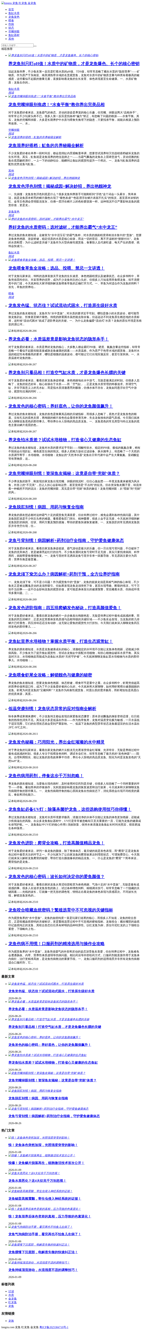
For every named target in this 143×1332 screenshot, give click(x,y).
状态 (11, 27)
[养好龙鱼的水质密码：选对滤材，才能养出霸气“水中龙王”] (46, 218)
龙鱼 (11, 1305)
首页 (11, 9)
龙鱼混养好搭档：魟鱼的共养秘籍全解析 (46, 145)
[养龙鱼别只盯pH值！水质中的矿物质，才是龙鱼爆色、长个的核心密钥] (53, 55)
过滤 (11, 1291)
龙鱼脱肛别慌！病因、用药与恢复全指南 (46, 507)
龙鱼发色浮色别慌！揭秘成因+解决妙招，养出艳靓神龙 (59, 186)
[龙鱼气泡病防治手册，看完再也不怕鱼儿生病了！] (40, 1226)
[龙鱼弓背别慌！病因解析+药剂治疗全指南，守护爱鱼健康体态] (48, 1108)
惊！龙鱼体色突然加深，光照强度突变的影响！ (43, 1145)
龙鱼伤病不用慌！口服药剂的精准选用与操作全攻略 (56, 943)
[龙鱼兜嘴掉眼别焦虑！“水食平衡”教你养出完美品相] (42, 96)
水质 (11, 1294)
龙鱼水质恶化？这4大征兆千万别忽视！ (37, 1181)
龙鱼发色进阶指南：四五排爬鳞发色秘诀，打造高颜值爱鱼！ (64, 607)
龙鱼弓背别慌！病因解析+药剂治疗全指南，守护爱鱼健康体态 (66, 540)
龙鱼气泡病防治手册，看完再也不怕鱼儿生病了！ (44, 1234)
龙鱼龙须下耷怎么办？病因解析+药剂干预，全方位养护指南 (64, 574)
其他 (11, 38)
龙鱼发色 (14, 16)
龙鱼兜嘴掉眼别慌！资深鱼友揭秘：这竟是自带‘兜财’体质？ (64, 473)
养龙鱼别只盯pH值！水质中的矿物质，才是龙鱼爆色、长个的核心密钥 (74, 63)
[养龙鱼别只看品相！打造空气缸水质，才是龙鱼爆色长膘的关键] (48, 1019)
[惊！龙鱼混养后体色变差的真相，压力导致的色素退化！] (44, 1208)
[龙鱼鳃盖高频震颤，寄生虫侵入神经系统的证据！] (40, 1191)
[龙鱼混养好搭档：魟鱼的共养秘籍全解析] (34, 137)
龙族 (11, 1320)
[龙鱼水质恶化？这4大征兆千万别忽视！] (34, 1173)
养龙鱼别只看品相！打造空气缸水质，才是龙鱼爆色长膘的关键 (67, 372)
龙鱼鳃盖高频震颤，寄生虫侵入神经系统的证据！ (44, 1198)
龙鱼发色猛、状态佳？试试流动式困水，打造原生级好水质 (62, 305)
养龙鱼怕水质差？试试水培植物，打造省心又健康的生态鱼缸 (64, 439)
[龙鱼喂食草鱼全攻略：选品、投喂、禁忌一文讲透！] (41, 259)
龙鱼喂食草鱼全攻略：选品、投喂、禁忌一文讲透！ (56, 268)
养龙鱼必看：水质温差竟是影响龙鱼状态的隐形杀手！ (58, 339)
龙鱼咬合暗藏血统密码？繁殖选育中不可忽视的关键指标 (60, 910)
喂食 (11, 20)
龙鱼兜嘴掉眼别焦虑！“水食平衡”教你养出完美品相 (56, 104)
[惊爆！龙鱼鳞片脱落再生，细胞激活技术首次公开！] (41, 1155)
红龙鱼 (12, 1302)
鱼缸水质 (14, 13)
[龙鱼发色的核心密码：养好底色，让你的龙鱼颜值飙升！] (44, 1037)
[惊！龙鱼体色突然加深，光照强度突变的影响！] (39, 1137)
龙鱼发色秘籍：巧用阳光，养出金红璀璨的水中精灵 (56, 742)
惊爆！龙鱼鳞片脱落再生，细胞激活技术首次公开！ (46, 1163)
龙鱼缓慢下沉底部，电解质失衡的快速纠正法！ (43, 1252)
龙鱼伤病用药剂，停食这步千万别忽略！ (46, 775)
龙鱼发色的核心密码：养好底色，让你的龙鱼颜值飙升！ (60, 406)
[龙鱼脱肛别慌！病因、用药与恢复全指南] (34, 1090)
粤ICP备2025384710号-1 (53, 1327)
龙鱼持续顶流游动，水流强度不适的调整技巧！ (43, 1270)
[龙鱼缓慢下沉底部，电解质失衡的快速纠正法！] (39, 1244)
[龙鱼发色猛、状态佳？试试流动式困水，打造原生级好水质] (46, 983)
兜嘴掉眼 (14, 31)
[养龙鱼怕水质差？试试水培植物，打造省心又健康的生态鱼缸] (47, 1055)
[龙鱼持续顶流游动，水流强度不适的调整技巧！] (39, 1262)
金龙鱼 (12, 1298)
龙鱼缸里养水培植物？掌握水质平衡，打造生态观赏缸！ (60, 641)
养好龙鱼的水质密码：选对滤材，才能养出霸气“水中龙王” (62, 227)
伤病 (11, 24)
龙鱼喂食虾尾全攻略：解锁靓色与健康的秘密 (50, 675)
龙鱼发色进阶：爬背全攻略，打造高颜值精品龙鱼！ (56, 843)
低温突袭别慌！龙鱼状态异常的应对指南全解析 (52, 708)
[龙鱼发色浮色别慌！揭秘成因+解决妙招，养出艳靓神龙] (44, 177)
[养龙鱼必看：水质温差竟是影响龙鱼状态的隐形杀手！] (43, 1001)
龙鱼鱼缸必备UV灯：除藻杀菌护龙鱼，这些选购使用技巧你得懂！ (69, 809)
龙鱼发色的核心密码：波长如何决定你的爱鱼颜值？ (56, 876)
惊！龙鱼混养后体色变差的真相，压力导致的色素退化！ (49, 1216)
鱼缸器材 (14, 35)
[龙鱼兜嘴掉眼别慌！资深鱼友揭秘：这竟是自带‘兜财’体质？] (46, 1073)
